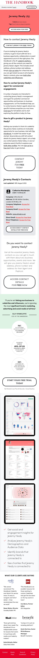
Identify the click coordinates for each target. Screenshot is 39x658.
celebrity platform (24, 61)
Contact (5, 652)
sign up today (14, 70)
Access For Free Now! (23, 217)
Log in (14, 7)
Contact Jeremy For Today (19, 45)
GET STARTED (31, 7)
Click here (7, 111)
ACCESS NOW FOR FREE (19, 29)
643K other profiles (10, 145)
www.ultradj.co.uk (19, 214)
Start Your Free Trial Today (19, 381)
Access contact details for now (19, 282)
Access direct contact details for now (19, 229)
